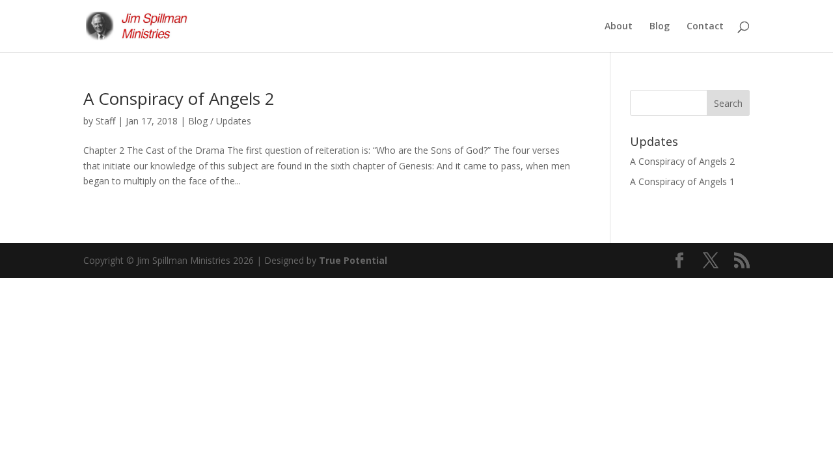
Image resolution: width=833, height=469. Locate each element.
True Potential (353, 260)
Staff (105, 121)
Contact (705, 26)
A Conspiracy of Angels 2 (179, 98)
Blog (659, 26)
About (619, 26)
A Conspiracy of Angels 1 (682, 181)
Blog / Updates (219, 121)
